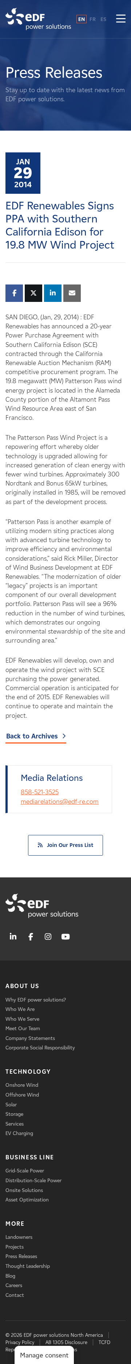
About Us (22, 986)
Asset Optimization (27, 1200)
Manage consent (44, 1355)
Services (14, 1124)
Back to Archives (32, 736)
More (14, 1223)
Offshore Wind (22, 1095)
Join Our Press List (70, 845)
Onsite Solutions (24, 1190)
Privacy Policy (19, 1342)
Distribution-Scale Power (33, 1180)
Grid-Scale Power (24, 1171)
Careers (13, 1285)
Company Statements (30, 1038)
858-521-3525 (40, 792)
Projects (14, 1247)
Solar (11, 1105)
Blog (10, 1276)
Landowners (18, 1237)
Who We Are (20, 1009)
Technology (28, 1071)
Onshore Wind (21, 1085)
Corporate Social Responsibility (40, 1048)
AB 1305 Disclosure (66, 1342)
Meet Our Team (22, 1028)
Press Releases (21, 1256)
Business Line (29, 1157)
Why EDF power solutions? (35, 1000)
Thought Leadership (27, 1266)
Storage (14, 1114)
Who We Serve (22, 1019)
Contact (14, 1295)
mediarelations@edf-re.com (60, 802)
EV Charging (19, 1133)
